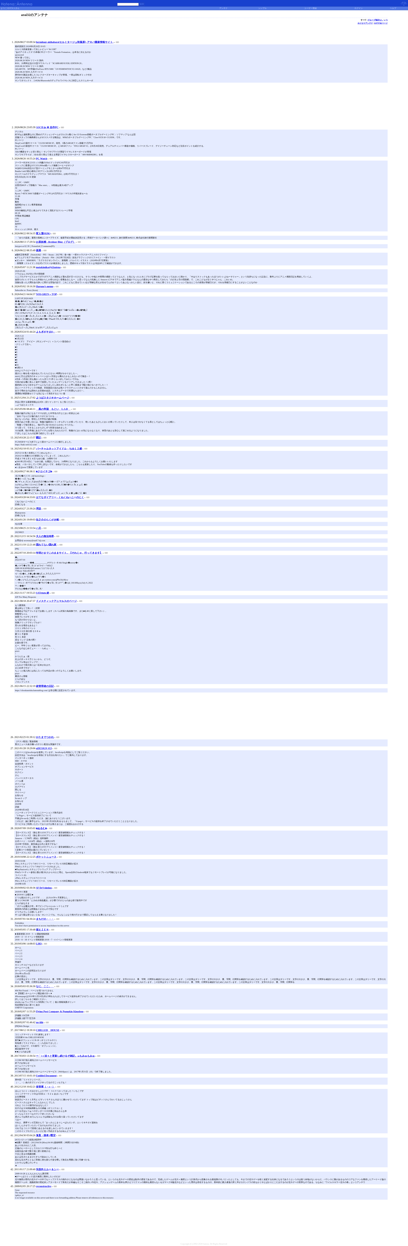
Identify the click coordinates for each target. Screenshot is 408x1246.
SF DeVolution (44, 887)
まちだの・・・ (45, 919)
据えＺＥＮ (42, 929)
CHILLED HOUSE (47, 1030)
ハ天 (38, 528)
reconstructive (43, 1186)
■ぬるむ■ (41, 828)
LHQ (39, 943)
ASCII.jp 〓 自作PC (47, 127)
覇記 (38, 437)
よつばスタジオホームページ (52, 397)
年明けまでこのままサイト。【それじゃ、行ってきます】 (69, 552)
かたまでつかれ (45, 737)
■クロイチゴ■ (44, 471)
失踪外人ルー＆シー (47, 1169)
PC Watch (41, 158)
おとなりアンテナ (365, 23)
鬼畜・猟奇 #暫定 (46, 1135)
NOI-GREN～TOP (46, 294)
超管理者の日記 (45, 686)
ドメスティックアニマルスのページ (56, 601)
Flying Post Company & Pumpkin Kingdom (59, 1011)
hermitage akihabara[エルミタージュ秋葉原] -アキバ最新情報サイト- (74, 42)
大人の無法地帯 (45, 536)
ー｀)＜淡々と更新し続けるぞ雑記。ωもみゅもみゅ (65, 1055)
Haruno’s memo (44, 286)
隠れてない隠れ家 (46, 544)
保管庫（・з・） (45, 1086)
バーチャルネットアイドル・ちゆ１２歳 (59, 448)
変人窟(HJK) (43, 233)
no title (39, 1022)
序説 (38, 508)
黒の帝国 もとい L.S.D (53, 409)
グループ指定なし (375, 20)
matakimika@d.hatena (48, 267)
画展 (38, 250)
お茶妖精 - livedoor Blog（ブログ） (55, 242)
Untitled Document (46, 1075)
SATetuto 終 (42, 592)
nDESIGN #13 (44, 748)
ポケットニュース (46, 856)
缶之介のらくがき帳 (47, 519)
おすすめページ (381, 23)
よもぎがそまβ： (45, 331)
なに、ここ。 (45, 986)
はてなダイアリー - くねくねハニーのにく (60, 497)
